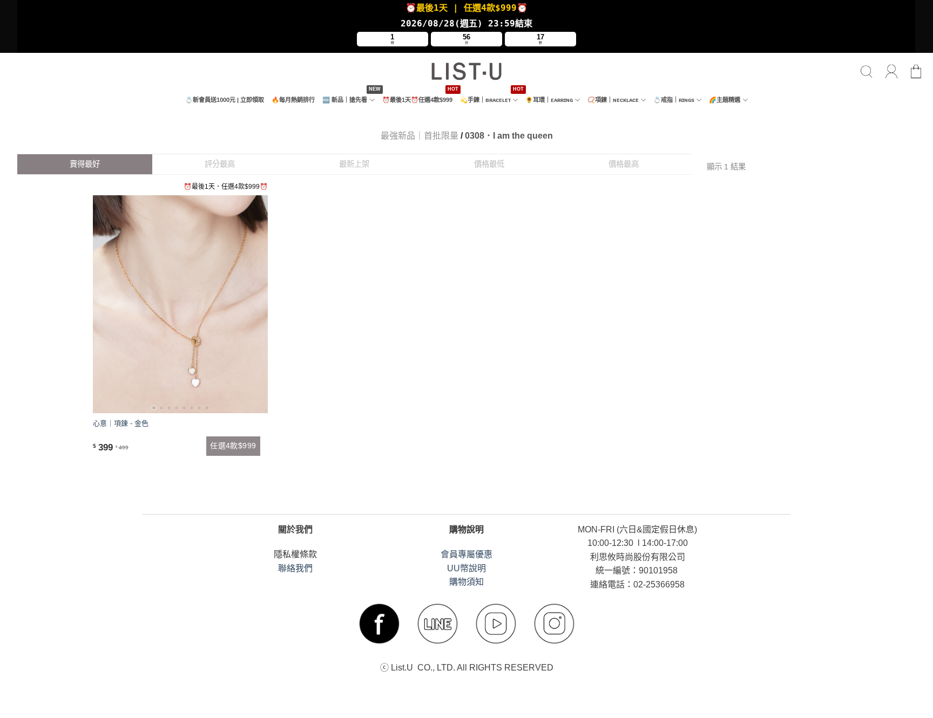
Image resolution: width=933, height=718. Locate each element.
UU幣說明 (466, 568)
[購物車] (916, 71)
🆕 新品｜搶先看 (344, 100)
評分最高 (220, 164)
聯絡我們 (295, 568)
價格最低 (489, 164)
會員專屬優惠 (466, 554)
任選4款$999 (233, 445)
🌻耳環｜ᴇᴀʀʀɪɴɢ (549, 100)
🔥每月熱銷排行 (293, 100)
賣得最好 (85, 164)
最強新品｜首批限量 (419, 135)
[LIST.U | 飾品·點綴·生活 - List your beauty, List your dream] (466, 71)
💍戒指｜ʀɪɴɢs (673, 100)
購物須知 (466, 581)
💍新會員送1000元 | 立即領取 (224, 100)
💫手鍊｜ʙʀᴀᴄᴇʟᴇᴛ (485, 100)
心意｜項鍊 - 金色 (120, 423)
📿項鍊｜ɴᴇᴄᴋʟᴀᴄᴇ (613, 100)
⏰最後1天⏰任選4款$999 (417, 100)
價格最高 (624, 164)
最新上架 (354, 164)
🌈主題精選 (724, 100)
